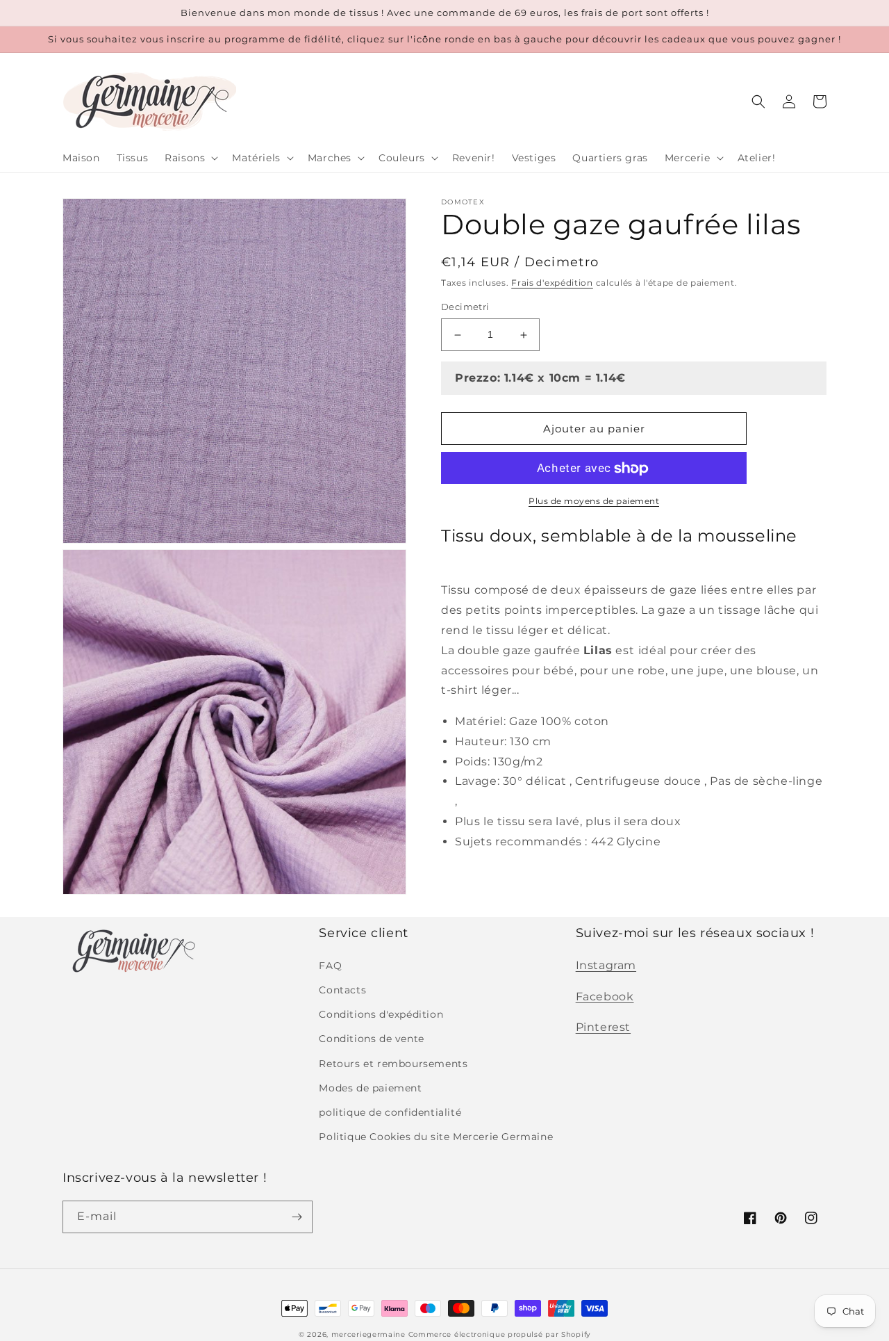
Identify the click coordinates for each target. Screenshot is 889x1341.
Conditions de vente (371, 1038)
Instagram (606, 965)
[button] (190, 157)
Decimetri (465, 307)
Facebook (605, 996)
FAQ (330, 965)
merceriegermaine (368, 1334)
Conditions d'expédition (381, 1014)
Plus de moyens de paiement (594, 501)
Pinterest (603, 1027)
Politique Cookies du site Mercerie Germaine (436, 1136)
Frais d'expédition (552, 282)
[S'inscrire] (296, 1217)
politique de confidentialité (390, 1112)
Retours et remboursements (393, 1063)
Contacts (342, 990)
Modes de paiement (370, 1088)
